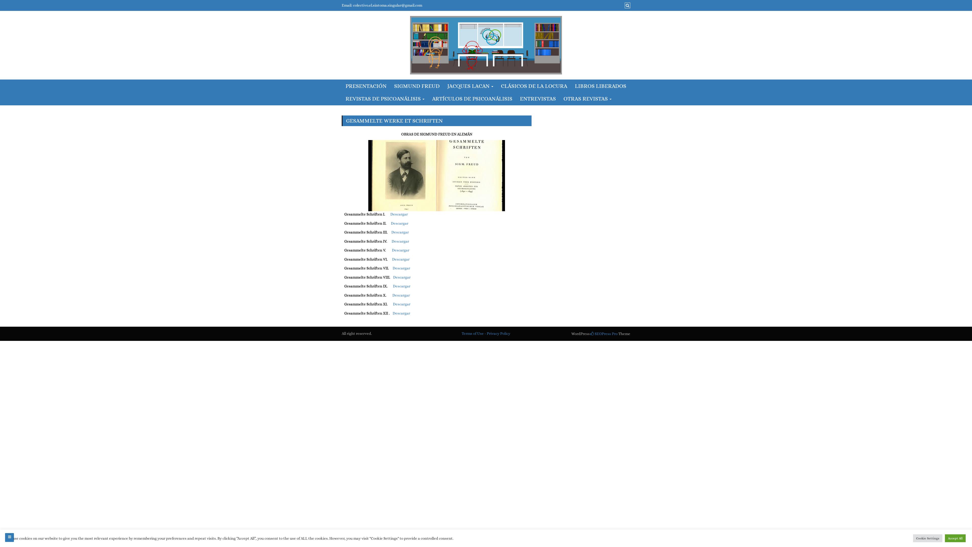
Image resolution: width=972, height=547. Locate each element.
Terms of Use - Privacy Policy (486, 333)
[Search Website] (626, 5)
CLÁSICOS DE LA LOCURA (534, 86)
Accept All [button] (955, 538)
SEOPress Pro (606, 333)
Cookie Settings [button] (927, 538)
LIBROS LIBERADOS (600, 86)
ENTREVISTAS (538, 98)
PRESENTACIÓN (366, 86)
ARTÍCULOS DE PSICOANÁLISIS (472, 98)
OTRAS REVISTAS (586, 98)
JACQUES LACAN (469, 86)
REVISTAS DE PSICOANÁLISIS (384, 98)
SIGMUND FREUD (417, 86)
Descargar (399, 214)
